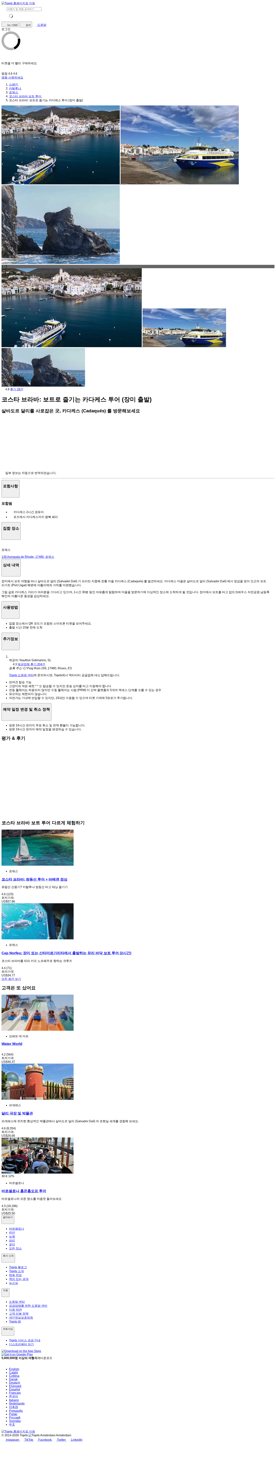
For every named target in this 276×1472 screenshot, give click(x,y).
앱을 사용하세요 (12, 77)
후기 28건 (16, 389)
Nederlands (17, 1403)
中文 (12, 1424)
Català (13, 1372)
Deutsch (14, 1382)
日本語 (13, 1407)
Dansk (13, 1379)
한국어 (13, 1396)
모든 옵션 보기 (11, 979)
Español (14, 1389)
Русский (14, 1417)
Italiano (14, 1400)
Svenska (15, 1421)
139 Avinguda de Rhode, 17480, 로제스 (28, 556)
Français (15, 1392)
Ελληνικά (15, 1386)
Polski (13, 1414)
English (14, 1369)
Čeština (14, 1375)
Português (16, 1410)
